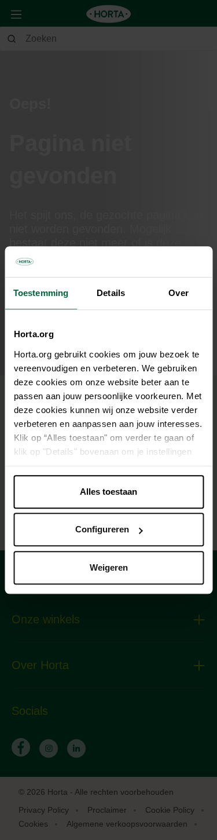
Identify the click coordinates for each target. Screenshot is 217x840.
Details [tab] (111, 293)
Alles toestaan (108, 491)
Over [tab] (178, 293)
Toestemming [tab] (40, 293)
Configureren (102, 529)
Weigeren (109, 567)
